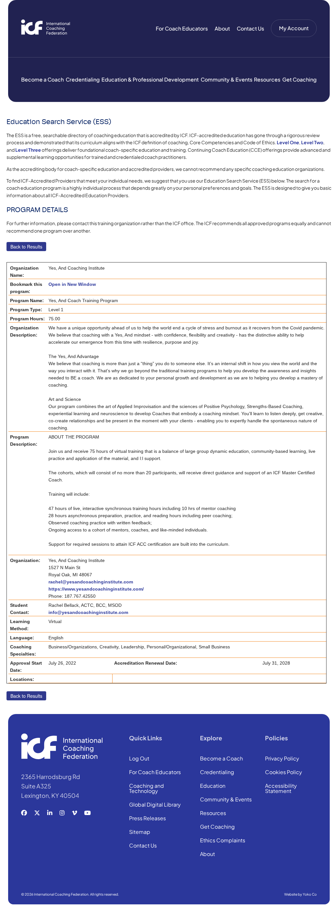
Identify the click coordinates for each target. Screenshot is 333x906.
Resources (267, 79)
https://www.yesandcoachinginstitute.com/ (96, 589)
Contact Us (250, 28)
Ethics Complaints (222, 841)
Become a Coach (42, 79)
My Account (294, 28)
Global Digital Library (155, 805)
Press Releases (147, 819)
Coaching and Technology (146, 788)
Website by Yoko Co (300, 894)
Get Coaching (299, 79)
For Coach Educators (182, 28)
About (222, 28)
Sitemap (139, 832)
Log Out (139, 759)
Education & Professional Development (150, 79)
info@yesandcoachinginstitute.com (88, 612)
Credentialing (83, 79)
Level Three (28, 150)
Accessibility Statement (281, 788)
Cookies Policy (283, 772)
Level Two (312, 142)
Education (212, 786)
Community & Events (226, 79)
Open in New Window (72, 284)
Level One (288, 142)
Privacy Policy (282, 759)
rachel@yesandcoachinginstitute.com (90, 581)
